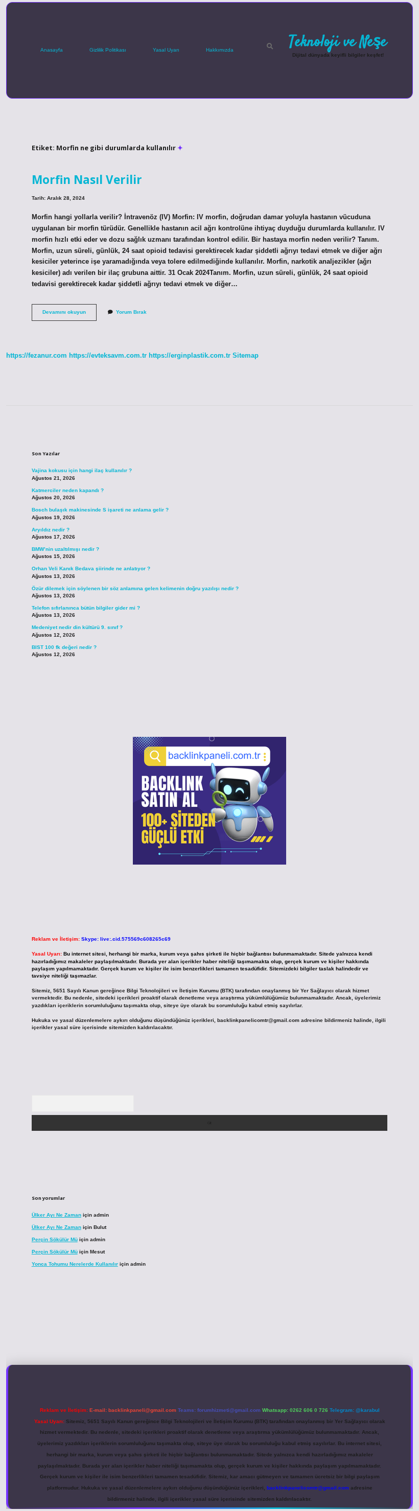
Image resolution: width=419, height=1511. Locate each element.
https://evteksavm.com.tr (108, 355)
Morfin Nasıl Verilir (87, 180)
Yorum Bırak (131, 312)
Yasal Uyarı (166, 50)
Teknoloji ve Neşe (338, 42)
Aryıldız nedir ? (50, 529)
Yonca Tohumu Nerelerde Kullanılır (75, 1264)
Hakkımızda (220, 50)
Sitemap (245, 355)
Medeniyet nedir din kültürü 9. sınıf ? (77, 627)
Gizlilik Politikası (107, 50)
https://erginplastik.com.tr (189, 355)
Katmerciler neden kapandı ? (68, 490)
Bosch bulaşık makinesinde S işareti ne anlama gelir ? (100, 510)
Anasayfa (51, 50)
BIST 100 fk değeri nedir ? (64, 647)
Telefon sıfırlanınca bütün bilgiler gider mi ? (86, 608)
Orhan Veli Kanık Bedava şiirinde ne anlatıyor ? (91, 568)
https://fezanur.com (36, 355)
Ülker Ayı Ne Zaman (56, 1215)
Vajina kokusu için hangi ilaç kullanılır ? (82, 470)
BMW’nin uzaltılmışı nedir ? (65, 549)
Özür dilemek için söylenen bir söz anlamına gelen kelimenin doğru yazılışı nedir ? (135, 588)
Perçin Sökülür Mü (55, 1239)
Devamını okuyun (69, 314)
